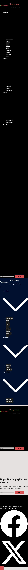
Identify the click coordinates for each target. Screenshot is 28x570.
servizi (7, 56)
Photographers (14, 4)
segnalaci (8, 86)
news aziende (9, 39)
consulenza (9, 90)
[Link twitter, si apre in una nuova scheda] (14, 183)
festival (8, 52)
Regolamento (9, 120)
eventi (7, 48)
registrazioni (6, 92)
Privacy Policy (9, 122)
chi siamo (5, 58)
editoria (8, 46)
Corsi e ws (8, 54)
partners (8, 88)
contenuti (5, 12)
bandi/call (8, 50)
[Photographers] (4, 6)
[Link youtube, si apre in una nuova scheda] (14, 241)
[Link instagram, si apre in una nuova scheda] (14, 215)
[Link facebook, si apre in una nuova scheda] (14, 154)
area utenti (5, 124)
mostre (7, 44)
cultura (8, 42)
